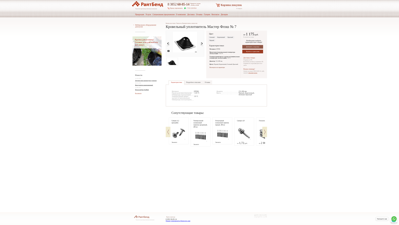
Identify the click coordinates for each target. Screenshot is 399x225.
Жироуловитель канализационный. (144, 85)
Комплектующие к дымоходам (189, 23)
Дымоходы (179, 23)
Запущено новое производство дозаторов (146, 80)
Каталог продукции (170, 23)
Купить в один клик (252, 51)
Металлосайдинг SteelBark (142, 90)
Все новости (138, 93)
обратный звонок (252, 73)
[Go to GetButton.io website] (394, 223)
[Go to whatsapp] (394, 218)
